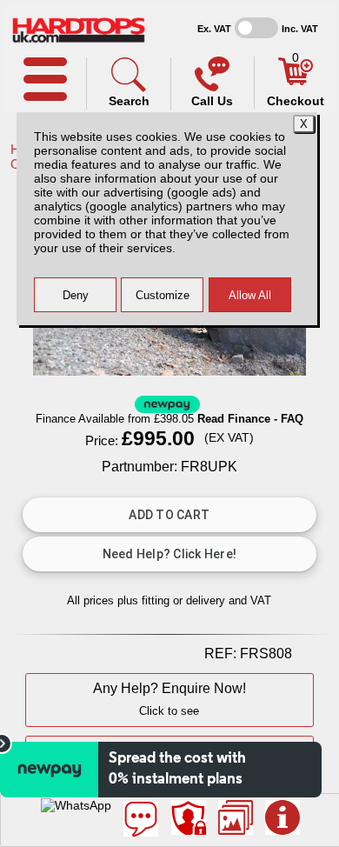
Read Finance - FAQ (250, 419)
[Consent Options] (188, 817)
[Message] (140, 819)
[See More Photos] (235, 817)
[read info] (282, 817)
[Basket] (295, 81)
